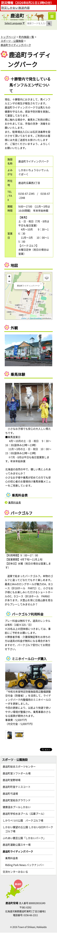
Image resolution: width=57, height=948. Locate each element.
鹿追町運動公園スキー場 (18, 844)
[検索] (49, 23)
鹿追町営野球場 (12, 780)
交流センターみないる (16, 872)
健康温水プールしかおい (18, 807)
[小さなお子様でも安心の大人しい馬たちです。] (29, 405)
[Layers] (46, 277)
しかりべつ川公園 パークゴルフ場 (24, 820)
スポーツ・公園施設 (12, 41)
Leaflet (23, 318)
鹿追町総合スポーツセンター (20, 766)
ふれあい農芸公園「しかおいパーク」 (25, 838)
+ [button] (9, 276)
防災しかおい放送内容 (15, 8)
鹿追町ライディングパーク (16, 45)
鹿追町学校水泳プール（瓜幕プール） (25, 813)
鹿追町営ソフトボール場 (18, 773)
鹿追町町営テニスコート (18, 787)
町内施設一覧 (26, 37)
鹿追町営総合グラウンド (18, 800)
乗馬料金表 (14, 502)
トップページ (8, 37)
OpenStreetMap (35, 318)
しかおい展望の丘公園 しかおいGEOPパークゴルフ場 (29, 829)
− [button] (9, 281)
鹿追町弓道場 (11, 793)
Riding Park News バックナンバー (26, 865)
